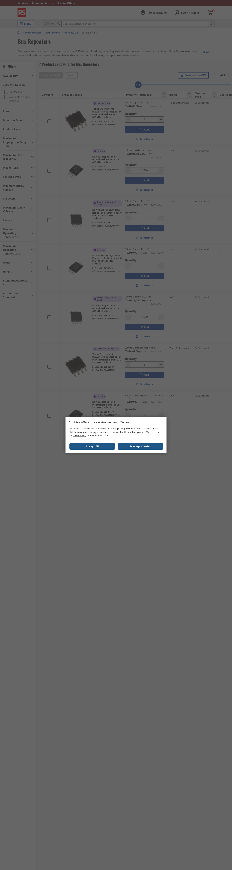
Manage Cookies (140, 446)
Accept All (92, 446)
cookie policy (79, 435)
